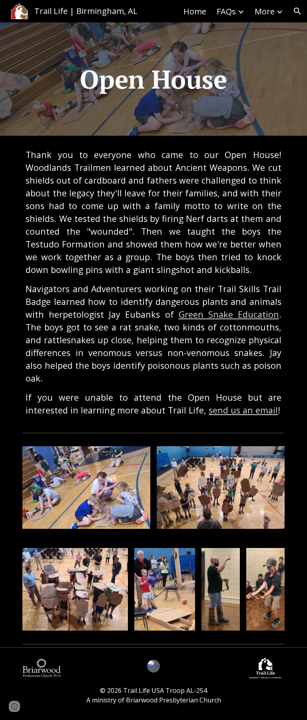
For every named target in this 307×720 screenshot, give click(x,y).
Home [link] (194, 11)
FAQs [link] (226, 11)
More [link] (265, 11)
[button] (297, 11)
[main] (153, 79)
